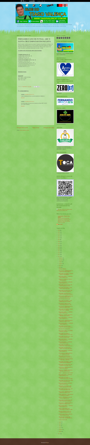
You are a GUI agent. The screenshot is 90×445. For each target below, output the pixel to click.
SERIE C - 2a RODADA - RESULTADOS (66, 372)
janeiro (60, 431)
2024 (59, 234)
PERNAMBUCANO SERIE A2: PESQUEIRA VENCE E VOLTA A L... (66, 345)
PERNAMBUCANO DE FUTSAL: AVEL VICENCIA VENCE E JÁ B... (66, 337)
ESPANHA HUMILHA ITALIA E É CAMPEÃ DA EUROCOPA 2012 (65, 412)
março (60, 427)
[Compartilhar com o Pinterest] (39, 86)
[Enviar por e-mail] (34, 86)
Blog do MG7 (60, 224)
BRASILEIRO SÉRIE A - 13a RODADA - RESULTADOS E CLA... (66, 277)
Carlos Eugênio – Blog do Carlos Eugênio (64, 216)
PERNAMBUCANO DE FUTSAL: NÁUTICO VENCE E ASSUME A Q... (66, 326)
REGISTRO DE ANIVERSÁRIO (64, 298)
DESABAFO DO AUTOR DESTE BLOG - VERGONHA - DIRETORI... (66, 359)
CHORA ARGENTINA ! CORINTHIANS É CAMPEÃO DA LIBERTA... (66, 395)
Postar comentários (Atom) (24, 130)
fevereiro (60, 429)
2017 (59, 247)
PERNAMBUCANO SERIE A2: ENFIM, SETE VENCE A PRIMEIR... (66, 310)
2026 (59, 230)
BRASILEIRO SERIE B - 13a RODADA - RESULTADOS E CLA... (66, 282)
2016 (59, 249)
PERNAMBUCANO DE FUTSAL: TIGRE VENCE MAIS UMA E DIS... (65, 348)
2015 (59, 250)
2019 (59, 243)
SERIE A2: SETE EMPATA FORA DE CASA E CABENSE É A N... (65, 398)
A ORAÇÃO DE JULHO (63, 419)
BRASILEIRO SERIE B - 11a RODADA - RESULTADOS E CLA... (66, 340)
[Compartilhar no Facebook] (37, 86)
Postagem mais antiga (49, 127)
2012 (59, 256)
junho (60, 422)
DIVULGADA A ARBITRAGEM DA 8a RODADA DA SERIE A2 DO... (65, 321)
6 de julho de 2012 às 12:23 (29, 94)
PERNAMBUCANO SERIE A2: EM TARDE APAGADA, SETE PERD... (65, 386)
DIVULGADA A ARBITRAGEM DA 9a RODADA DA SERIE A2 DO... (65, 307)
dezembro (61, 258)
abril (60, 425)
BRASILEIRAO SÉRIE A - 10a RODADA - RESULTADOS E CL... (66, 324)
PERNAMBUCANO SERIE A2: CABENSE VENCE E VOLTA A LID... (66, 334)
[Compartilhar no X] (36, 86)
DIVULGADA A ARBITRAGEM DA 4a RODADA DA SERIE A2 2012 (65, 392)
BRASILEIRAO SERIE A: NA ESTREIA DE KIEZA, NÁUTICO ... (66, 331)
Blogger (47, 442)
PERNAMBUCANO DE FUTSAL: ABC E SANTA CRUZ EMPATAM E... (66, 389)
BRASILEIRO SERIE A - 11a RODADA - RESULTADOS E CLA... (66, 312)
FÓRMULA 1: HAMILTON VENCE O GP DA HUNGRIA (65, 280)
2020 (59, 241)
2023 (59, 235)
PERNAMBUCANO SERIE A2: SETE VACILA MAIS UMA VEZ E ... (65, 288)
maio (60, 423)
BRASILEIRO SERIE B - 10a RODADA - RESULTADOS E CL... (66, 351)
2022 (59, 237)
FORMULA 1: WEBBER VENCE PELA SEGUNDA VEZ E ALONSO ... (65, 370)
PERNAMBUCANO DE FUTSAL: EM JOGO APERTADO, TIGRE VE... (65, 291)
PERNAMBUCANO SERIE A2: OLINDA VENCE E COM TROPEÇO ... (66, 274)
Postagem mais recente (22, 127)
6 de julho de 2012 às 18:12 (29, 101)
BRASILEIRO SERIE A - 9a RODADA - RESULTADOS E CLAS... (65, 342)
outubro (60, 261)
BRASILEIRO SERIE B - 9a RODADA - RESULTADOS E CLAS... (65, 384)
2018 (59, 245)
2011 (59, 433)
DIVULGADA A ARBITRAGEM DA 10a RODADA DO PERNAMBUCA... (66, 296)
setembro (60, 263)
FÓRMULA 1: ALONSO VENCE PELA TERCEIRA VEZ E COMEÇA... (65, 315)
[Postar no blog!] (35, 86)
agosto (60, 265)
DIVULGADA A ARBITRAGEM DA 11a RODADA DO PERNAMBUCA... (66, 271)
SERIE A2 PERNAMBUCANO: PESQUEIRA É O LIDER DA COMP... (66, 409)
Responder (23, 97)
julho (60, 267)
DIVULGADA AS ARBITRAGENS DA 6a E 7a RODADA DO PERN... (65, 354)
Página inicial (36, 127)
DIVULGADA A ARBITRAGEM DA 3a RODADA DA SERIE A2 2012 (65, 403)
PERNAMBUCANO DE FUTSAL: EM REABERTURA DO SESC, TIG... (65, 365)
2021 (59, 239)
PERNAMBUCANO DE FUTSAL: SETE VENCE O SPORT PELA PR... (66, 381)
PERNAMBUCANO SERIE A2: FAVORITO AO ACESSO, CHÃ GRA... (66, 378)
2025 (59, 232)
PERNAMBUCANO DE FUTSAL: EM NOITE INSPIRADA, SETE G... (65, 285)
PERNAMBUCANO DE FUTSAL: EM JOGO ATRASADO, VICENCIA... (65, 400)
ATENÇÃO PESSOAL (62, 268)
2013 (59, 254)
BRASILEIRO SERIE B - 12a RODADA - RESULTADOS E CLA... (66, 318)
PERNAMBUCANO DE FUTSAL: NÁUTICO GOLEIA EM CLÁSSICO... (66, 294)
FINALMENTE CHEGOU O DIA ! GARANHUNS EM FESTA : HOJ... (65, 304)
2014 (59, 252)
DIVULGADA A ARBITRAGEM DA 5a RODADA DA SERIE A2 (65, 368)
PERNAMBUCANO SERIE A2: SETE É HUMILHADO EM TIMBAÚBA (66, 362)
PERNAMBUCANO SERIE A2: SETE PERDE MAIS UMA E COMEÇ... (65, 301)
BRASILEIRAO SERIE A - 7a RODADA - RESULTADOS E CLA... (66, 406)
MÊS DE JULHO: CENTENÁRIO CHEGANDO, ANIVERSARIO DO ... (66, 417)
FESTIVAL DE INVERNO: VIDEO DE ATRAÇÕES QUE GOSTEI (65, 415)
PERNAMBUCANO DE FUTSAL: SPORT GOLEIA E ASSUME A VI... (65, 356)
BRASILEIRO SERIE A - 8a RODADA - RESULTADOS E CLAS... (65, 375)
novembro (61, 259)
